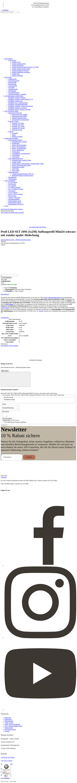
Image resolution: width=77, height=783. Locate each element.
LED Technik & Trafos (11, 111)
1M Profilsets (12, 91)
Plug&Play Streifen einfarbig (16, 97)
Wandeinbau (15, 143)
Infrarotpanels (12, 177)
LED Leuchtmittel (10, 180)
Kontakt (7, 731)
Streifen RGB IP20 (17, 65)
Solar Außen (15, 170)
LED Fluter (15, 169)
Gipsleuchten (16, 152)
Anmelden (29, 457)
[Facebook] (40, 565)
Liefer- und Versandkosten (12, 724)
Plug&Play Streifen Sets (15, 101)
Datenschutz (8, 719)
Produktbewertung (9, 399)
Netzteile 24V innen (18, 125)
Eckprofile (11, 87)
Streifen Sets (15, 74)
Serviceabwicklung (10, 729)
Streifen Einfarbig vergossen (20, 70)
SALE (6, 206)
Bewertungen (9, 345)
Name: (4, 404)
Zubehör (10, 131)
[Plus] (38, 267)
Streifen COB (16, 62)
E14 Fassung (12, 184)
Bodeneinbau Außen (18, 167)
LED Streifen (8, 59)
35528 (41, 311)
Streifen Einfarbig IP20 (19, 64)
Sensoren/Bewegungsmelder (20, 119)
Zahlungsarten (9, 728)
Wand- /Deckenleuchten (19, 145)
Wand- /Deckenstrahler (19, 147)
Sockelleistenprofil (13, 92)
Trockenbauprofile (13, 81)
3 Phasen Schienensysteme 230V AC (23, 174)
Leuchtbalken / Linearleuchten (21, 153)
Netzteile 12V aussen (18, 126)
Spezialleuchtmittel (13, 199)
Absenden (4, 425)
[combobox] (9, 12)
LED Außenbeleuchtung (15, 158)
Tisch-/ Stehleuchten (18, 150)
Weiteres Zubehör (17, 136)
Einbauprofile (12, 84)
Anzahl (3, 245)
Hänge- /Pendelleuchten (19, 148)
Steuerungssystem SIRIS (19, 116)
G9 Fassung (11, 191)
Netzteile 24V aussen (18, 128)
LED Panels (15, 157)
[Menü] (9, 764)
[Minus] (38, 253)
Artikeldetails (5, 317)
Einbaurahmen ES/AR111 (16, 204)
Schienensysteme (13, 172)
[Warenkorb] (15, 55)
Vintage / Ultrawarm (14, 197)
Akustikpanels (12, 179)
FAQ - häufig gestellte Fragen (13, 726)
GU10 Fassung (12, 182)
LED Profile (8, 77)
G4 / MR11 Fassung (14, 187)
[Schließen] (15, 379)
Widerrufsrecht (9, 721)
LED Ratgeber (5, 778)
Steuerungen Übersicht (15, 113)
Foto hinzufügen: (7, 418)
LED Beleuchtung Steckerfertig (14, 96)
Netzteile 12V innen (18, 123)
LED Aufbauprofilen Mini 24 (52, 297)
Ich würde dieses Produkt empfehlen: (15, 422)
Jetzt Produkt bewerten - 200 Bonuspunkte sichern (16, 240)
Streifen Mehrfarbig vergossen (21, 72)
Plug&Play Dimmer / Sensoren (17, 108)
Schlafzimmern (5, 307)
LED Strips (9, 304)
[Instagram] (40, 638)
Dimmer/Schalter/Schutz (19, 118)
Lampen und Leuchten (11, 138)
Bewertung (5, 411)
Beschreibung (5, 294)
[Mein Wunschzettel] (15, 41)
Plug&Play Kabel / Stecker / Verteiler (19, 109)
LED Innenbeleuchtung (15, 140)
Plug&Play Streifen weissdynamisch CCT (20, 99)
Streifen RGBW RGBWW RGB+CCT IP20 (25, 67)
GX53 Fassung (12, 192)
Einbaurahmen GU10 (14, 201)
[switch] (6, 776)
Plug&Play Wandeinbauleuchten (18, 104)
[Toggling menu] (1, 10)
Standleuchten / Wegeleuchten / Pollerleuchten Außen (28, 163)
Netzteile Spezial (17, 130)
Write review (5, 371)
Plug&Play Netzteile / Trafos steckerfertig (20, 106)
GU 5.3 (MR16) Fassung (15, 189)
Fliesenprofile (12, 82)
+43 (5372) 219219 (6, 760)
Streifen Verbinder (17, 75)
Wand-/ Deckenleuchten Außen (21, 165)
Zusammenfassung (7, 408)
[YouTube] (40, 710)
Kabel (14, 135)
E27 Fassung (12, 185)
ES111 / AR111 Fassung (15, 194)
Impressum (8, 717)
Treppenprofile (12, 86)
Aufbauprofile (12, 79)
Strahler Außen (16, 162)
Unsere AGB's (9, 722)
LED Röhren (16, 155)
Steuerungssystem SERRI (19, 114)
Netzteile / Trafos (13, 121)
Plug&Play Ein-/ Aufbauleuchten (18, 103)
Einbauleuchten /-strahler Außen (21, 160)
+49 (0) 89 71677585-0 (8, 757)
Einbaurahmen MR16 (14, 202)
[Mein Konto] (15, 26)
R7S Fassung (12, 196)
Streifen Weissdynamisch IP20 (21, 69)
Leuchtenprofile (13, 89)
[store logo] (5, 10)
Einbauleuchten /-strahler (19, 141)
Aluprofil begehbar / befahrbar (17, 94)
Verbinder (15, 133)
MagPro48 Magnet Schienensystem (22, 175)
